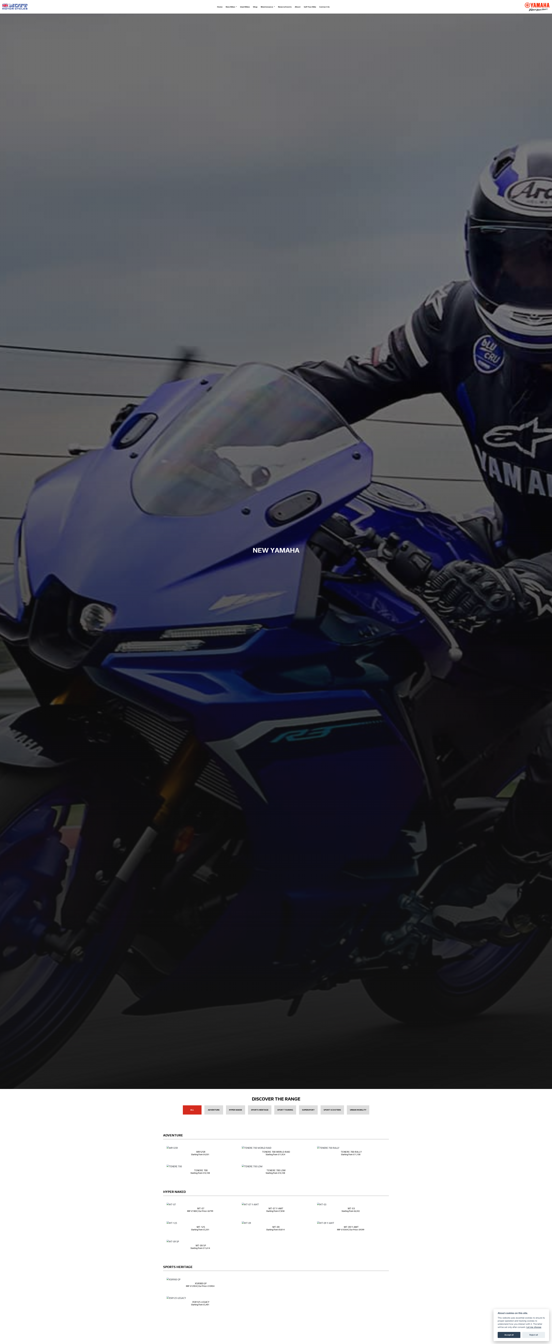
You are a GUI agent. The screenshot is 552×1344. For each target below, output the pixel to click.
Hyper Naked (235, 1110)
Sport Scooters (332, 1110)
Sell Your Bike (310, 7)
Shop (255, 7)
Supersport (308, 1110)
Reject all (533, 1335)
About (298, 7)
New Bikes (230, 7)
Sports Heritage (259, 1110)
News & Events (285, 7)
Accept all (508, 1335)
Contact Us (324, 7)
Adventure (214, 1110)
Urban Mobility (358, 1110)
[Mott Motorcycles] (14, 6)
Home (220, 7)
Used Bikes (245, 7)
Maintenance (267, 7)
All (192, 1110)
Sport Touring (285, 1110)
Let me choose (533, 1327)
